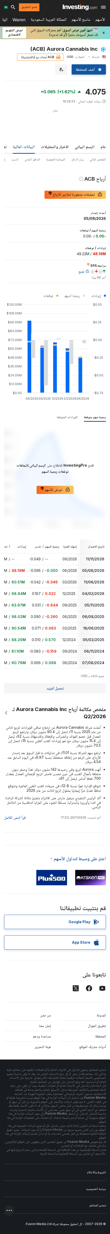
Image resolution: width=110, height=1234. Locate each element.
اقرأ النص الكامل (15, 817)
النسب (14, 159)
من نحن (45, 1015)
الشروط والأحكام (96, 1172)
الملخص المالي (98, 159)
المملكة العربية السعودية (49, 20)
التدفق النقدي (32, 159)
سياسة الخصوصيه (96, 1189)
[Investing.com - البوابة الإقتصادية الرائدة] (80, 7)
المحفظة (100, 1036)
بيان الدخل (77, 159)
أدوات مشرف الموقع (92, 1046)
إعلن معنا (45, 1025)
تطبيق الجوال (97, 1025)
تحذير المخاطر (97, 1205)
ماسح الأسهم (81, 20)
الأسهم (100, 20)
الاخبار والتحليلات (55, 146)
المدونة (101, 1015)
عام (103, 146)
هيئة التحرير (43, 1046)
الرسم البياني (84, 146)
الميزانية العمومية (55, 159)
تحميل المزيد (55, 688)
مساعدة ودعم (42, 1036)
